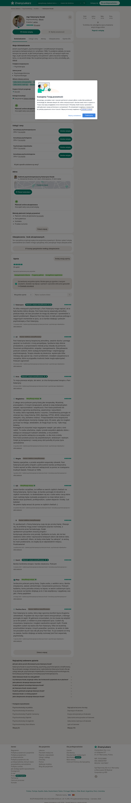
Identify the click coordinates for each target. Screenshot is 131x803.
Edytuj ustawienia (74, 115)
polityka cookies (86, 109)
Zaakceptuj (89, 115)
